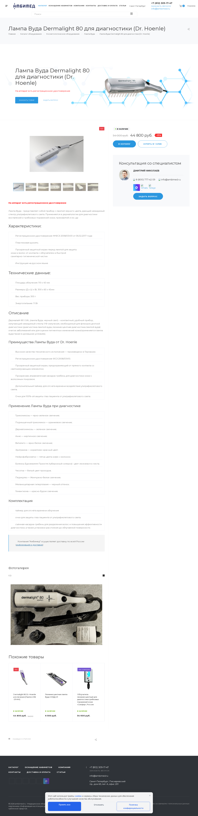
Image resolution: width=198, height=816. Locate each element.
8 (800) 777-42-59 (145, 179)
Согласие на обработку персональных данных (168, 804)
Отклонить (99, 805)
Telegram (19, 781)
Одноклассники (32, 781)
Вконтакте (12, 781)
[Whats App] (144, 187)
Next (104, 187)
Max (46, 781)
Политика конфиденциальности (133, 806)
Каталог (13, 767)
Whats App (39, 781)
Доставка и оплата (39, 772)
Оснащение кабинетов (38, 767)
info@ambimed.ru (160, 8)
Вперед (101, 696)
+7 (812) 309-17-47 (161, 3)
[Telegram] (152, 187)
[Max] (136, 187)
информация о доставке (29, 545)
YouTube (26, 781)
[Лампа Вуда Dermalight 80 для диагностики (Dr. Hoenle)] (56, 154)
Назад (11, 696)
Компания (64, 767)
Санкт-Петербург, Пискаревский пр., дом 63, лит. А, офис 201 (107, 782)
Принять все (64, 804)
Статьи (61, 772)
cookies (78, 796)
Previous (9, 187)
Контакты (14, 772)
